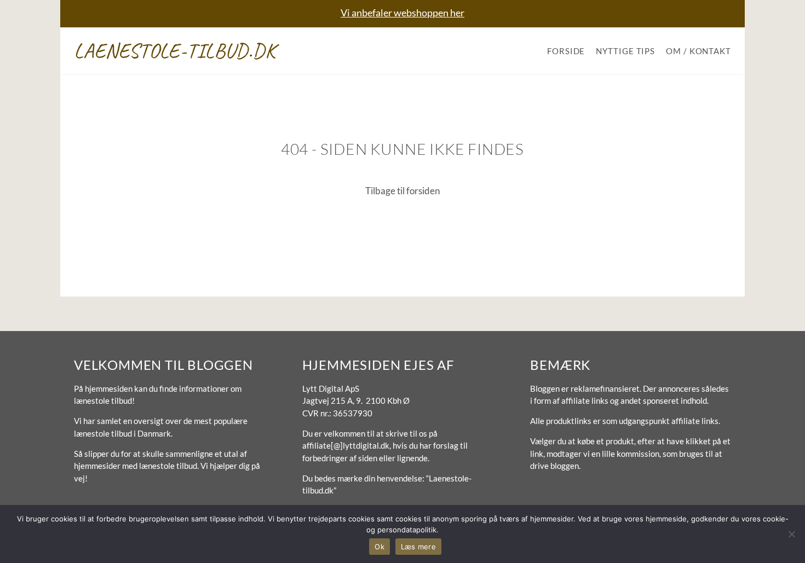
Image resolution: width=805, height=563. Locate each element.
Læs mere (418, 546)
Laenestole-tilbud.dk (175, 50)
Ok (379, 546)
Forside (566, 51)
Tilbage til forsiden (402, 190)
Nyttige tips (625, 51)
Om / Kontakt (698, 51)
